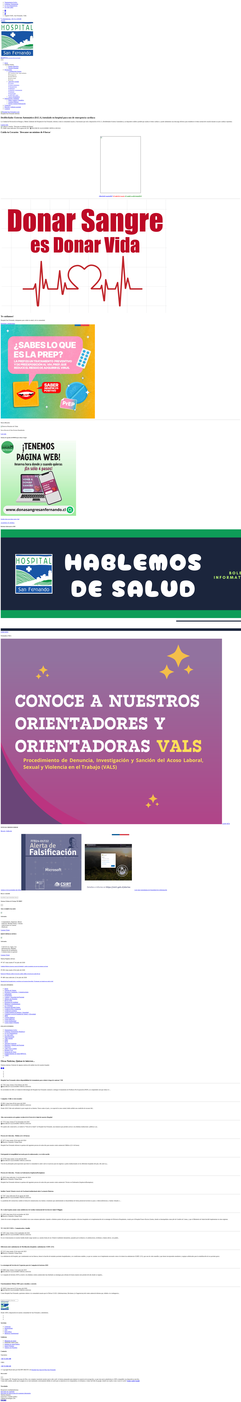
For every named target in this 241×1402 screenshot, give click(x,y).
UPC (6, 1330)
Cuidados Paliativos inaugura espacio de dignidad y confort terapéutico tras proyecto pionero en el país (24, 966)
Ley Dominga (9, 1005)
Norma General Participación (17, 103)
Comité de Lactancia (11, 1011)
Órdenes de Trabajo (10, 990)
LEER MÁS (4, 632)
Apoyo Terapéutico (14, 97)
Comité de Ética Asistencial (13, 1009)
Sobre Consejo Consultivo (16, 100)
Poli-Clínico (8, 1332)
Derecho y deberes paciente (13, 107)
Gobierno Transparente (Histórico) (15, 1031)
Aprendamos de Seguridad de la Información (153, 890)
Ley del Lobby (9, 7)
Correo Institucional (10, 1021)
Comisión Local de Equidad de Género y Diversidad (20, 1014)
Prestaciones (8, 70)
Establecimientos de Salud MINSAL (15, 1053)
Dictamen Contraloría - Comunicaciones (16, 992)
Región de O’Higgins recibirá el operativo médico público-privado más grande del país (20, 973)
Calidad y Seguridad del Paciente (14, 997)
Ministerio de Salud (10, 1341)
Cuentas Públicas (13, 102)
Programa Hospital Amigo (12, 1007)
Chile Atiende (9, 1038)
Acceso (3, 20)
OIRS (6, 1040)
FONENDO (8, 995)
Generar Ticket (5, 930)
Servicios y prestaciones (8, 323)
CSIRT (7, 1055)
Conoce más (4, 125)
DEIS (6, 1042)
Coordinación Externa (14, 71)
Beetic (6, 988)
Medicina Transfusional (11, 1333)
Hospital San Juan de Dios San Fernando (43, 1370)
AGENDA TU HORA (7, 523)
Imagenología (9, 1328)
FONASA (8, 1047)
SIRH (6, 1016)
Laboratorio (8, 994)
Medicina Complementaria (12, 1004)
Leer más (3, 434)
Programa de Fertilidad (11, 1002)
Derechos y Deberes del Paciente (14, 1045)
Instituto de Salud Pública (12, 1344)
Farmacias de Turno (10, 1052)
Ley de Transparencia (11, 5)
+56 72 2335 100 (6, 1359)
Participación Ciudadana (12, 98)
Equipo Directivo (13, 66)
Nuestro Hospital (13, 68)
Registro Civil (9, 1050)
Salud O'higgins (9, 1346)
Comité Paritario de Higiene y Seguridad (17, 1012)
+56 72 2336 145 (6, 1366)
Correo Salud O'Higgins (12, 1022)
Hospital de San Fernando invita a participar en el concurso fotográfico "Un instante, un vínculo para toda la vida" (27, 981)
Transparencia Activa (11, 2)
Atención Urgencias (10, 1043)
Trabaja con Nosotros (11, 999)
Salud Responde (9, 1037)
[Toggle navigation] (2, 60)
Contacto (7, 109)
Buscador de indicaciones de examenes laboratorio (16, 1393)
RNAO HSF (8, 1000)
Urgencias (8, 105)
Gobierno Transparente (11, 4)
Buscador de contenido (7, 1391)
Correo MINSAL (10, 1019)
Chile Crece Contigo (11, 1048)
